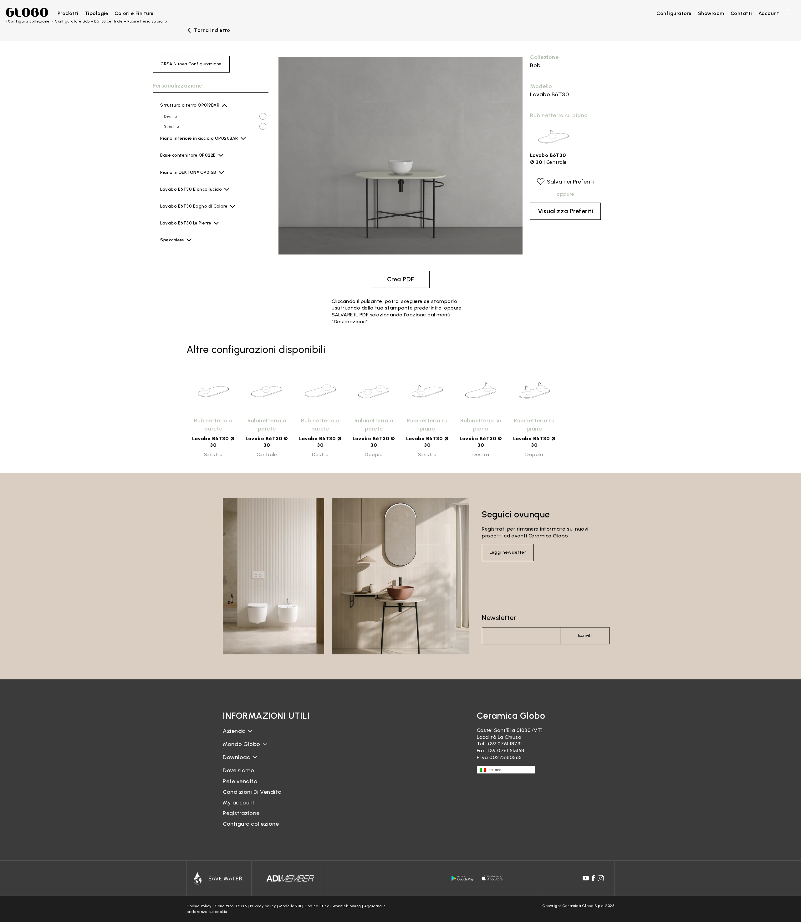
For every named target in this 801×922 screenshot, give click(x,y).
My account (239, 802)
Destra (170, 116)
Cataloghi (235, 762)
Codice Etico (316, 906)
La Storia (234, 736)
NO (167, 142)
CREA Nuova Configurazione (191, 64)
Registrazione (241, 813)
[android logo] (462, 878)
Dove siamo (238, 770)
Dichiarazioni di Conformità (256, 767)
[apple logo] (492, 878)
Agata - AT (186, 161)
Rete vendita (240, 781)
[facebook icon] (593, 878)
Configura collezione (251, 823)
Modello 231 (290, 906)
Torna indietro (212, 30)
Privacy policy (263, 906)
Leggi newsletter (508, 552)
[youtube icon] (586, 878)
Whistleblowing (347, 906)
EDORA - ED (187, 178)
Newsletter (499, 617)
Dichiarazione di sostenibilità (258, 749)
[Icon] (219, 878)
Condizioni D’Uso (231, 906)
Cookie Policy (199, 906)
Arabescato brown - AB (198, 228)
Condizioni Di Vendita (252, 791)
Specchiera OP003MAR (185, 253)
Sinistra (171, 126)
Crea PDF (400, 279)
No (166, 243)
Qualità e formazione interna (259, 760)
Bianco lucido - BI (192, 195)
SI (166, 152)
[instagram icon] (601, 878)
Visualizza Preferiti (565, 211)
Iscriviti (585, 635)
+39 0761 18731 (504, 744)
